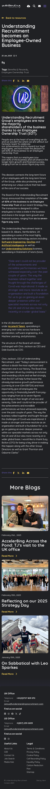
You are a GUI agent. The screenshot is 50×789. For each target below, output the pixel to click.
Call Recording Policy (36, 758)
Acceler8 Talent (16, 326)
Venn (44, 780)
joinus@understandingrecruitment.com (23, 704)
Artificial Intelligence (13, 245)
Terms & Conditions (36, 748)
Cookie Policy (33, 755)
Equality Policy (33, 762)
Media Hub (9, 762)
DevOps (31, 242)
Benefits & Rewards (18, 69)
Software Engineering (14, 242)
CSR (6, 752)
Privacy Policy (33, 752)
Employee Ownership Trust (15, 72)
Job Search (9, 758)
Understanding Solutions (19, 248)
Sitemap (30, 772)
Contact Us (9, 755)
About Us (8, 748)
